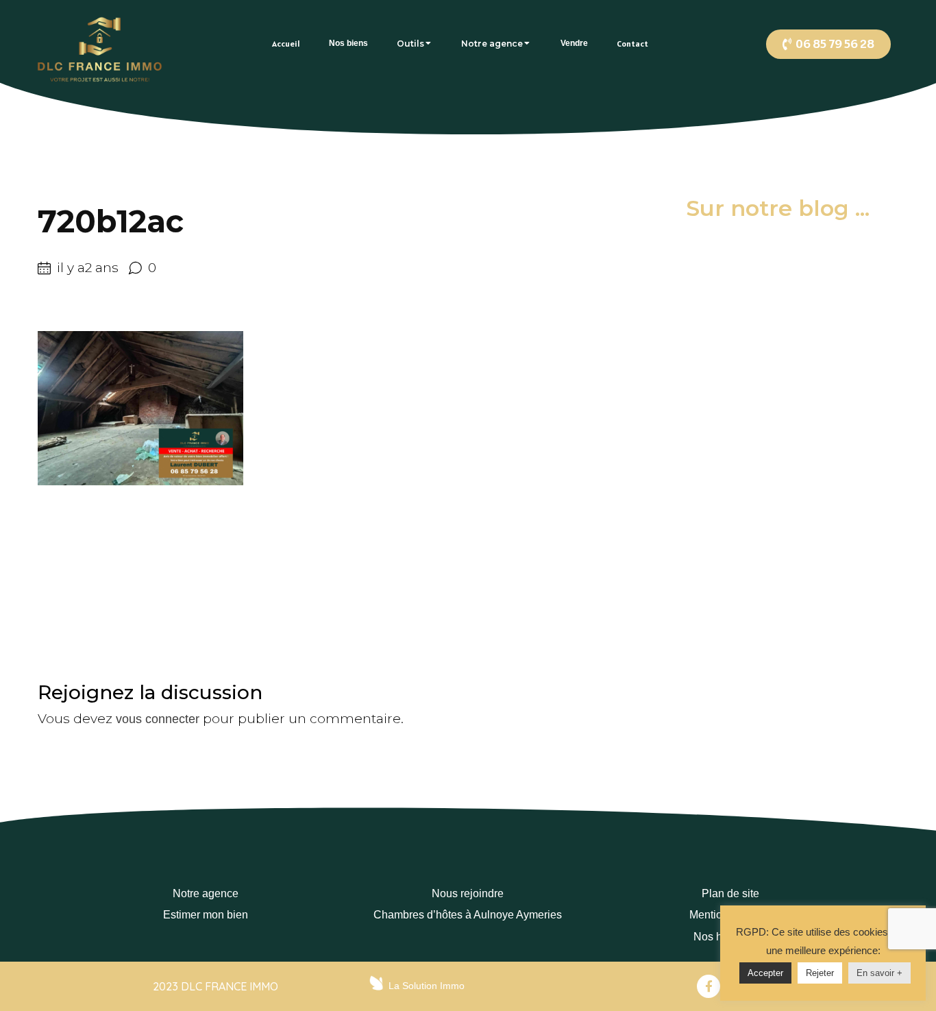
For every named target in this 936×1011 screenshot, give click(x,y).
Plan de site (730, 893)
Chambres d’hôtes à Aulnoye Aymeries (467, 915)
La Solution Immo (427, 985)
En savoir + (879, 973)
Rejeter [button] (820, 973)
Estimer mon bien (205, 915)
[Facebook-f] (708, 986)
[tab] (286, 43)
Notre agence (205, 893)
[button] (828, 44)
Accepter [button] (765, 973)
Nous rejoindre (468, 893)
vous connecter (157, 719)
